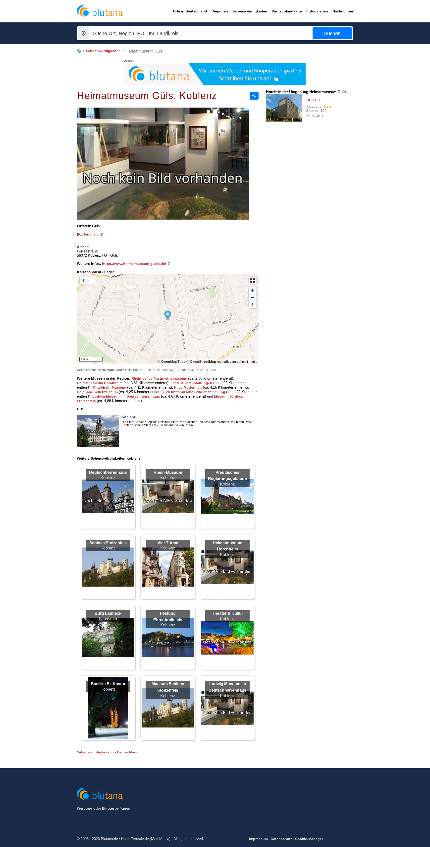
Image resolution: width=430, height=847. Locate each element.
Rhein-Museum (168, 472)
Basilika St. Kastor (108, 684)
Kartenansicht (90, 234)
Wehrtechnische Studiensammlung (195, 392)
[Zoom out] (252, 297)
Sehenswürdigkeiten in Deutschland (108, 752)
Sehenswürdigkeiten (103, 51)
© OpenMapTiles (172, 361)
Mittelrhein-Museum (109, 387)
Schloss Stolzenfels (108, 543)
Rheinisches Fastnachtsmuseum (159, 378)
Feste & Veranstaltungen (191, 383)
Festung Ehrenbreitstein (167, 616)
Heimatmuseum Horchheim (99, 383)
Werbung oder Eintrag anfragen (103, 808)
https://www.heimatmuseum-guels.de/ (134, 264)
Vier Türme (168, 543)
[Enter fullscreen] (252, 280)
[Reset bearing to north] (252, 304)
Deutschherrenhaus (108, 472)
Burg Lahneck (108, 613)
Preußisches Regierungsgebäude (227, 475)
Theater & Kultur (227, 613)
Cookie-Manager (309, 839)
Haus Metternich (188, 387)
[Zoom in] (252, 290)
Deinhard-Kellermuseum (97, 392)
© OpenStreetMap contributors (212, 361)
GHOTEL (313, 100)
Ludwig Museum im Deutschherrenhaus (126, 396)
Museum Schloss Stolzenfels (168, 687)
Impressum (258, 839)
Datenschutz (281, 839)
